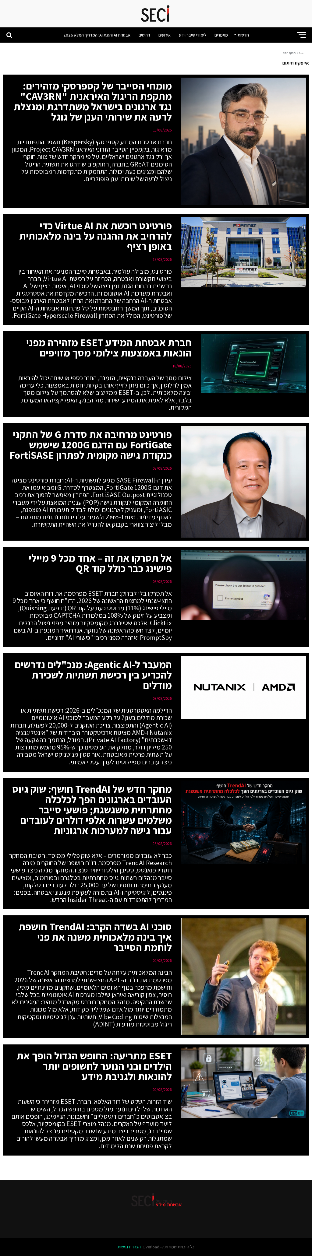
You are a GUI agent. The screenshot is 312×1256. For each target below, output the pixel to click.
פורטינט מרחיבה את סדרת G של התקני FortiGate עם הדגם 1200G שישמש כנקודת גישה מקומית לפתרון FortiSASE (90, 444)
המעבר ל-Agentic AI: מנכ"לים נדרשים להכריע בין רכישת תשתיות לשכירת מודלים (93, 675)
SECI (301, 53)
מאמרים (221, 35)
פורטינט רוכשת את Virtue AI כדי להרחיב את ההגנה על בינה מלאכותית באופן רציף (95, 236)
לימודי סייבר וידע (192, 35)
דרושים (144, 35)
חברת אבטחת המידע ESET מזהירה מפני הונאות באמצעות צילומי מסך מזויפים (109, 347)
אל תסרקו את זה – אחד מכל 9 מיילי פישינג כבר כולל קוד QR (100, 563)
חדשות (243, 35)
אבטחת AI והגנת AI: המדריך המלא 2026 (96, 35)
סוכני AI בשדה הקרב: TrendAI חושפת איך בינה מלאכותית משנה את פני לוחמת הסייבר (95, 937)
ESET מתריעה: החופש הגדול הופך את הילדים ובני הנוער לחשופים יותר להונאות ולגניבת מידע (94, 1066)
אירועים (164, 35)
